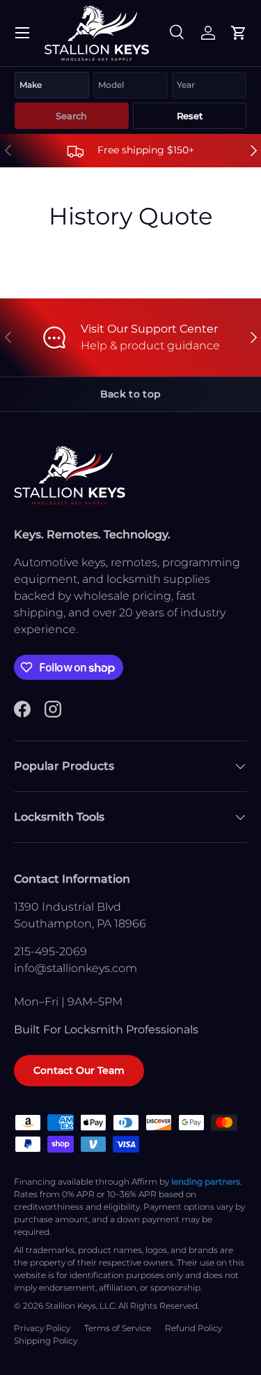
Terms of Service (117, 1328)
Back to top (130, 394)
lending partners (205, 1181)
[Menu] (22, 32)
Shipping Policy (45, 1340)
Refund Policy (193, 1328)
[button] (238, 32)
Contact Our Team (79, 1070)
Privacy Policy (42, 1328)
